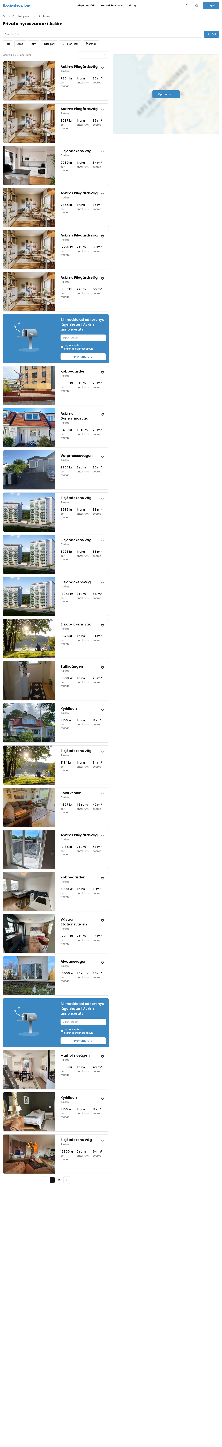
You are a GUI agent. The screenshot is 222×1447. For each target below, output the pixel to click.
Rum (33, 44)
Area (20, 44)
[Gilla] (102, 67)
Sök (214, 34)
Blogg (132, 5)
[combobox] (93, 55)
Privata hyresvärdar (24, 16)
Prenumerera (83, 357)
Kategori (49, 44)
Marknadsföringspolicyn (78, 348)
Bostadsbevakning (112, 5)
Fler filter (72, 44)
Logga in (211, 5)
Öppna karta (166, 94)
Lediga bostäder (85, 5)
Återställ (91, 44)
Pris (8, 44)
